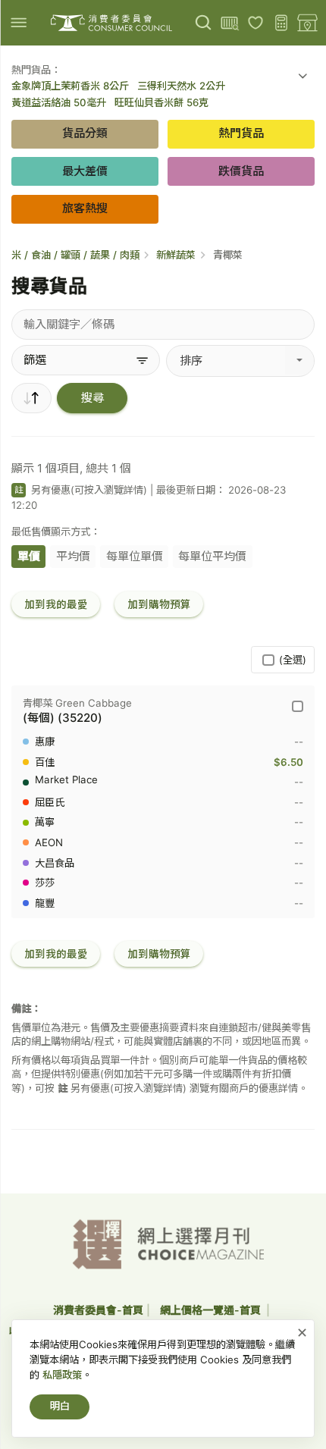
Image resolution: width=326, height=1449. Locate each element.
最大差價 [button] (85, 171)
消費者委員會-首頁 (98, 1309)
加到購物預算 (159, 604)
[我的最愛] (256, 23)
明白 (60, 1406)
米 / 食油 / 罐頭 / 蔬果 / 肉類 (75, 255)
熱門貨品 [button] (241, 133)
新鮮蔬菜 (176, 255)
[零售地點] (307, 23)
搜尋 (92, 397)
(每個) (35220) (62, 717)
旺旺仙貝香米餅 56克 (161, 102)
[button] (302, 78)
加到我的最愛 (56, 604)
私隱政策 (62, 1375)
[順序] (31, 398)
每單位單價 (134, 556)
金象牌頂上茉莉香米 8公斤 (70, 86)
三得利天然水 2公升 (181, 86)
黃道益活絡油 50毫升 (58, 102)
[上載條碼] (229, 23)
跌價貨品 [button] (241, 171)
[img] (18, 22)
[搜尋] (203, 23)
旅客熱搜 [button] (85, 208)
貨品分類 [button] (85, 133)
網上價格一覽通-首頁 (211, 1309)
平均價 (73, 556)
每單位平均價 (212, 556)
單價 (28, 556)
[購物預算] (281, 23)
